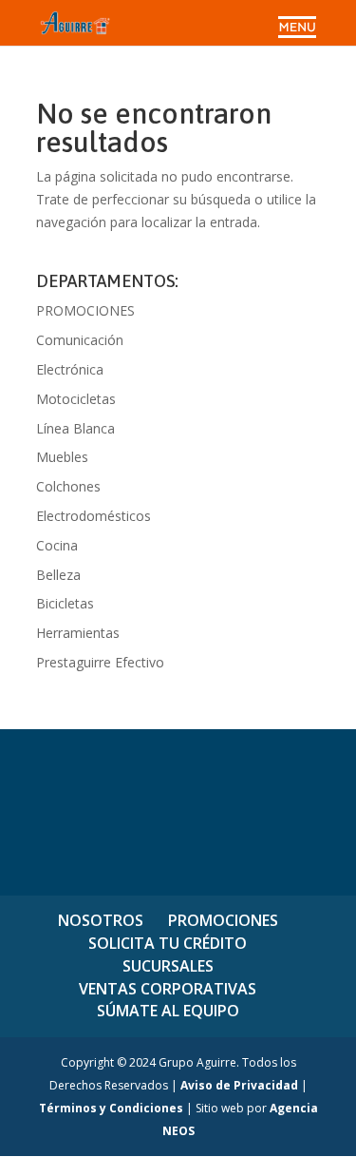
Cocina (57, 545)
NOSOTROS (100, 920)
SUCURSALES (168, 965)
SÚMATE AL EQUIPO (168, 1010)
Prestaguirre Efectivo (100, 662)
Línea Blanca (75, 428)
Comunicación (79, 340)
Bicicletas (65, 603)
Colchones (68, 486)
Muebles (62, 457)
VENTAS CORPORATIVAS (167, 988)
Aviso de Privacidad (239, 1085)
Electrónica (69, 369)
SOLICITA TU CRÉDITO (167, 943)
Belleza (58, 575)
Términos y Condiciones (111, 1108)
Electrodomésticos (93, 516)
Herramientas (78, 633)
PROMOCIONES (85, 310)
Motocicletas (76, 399)
